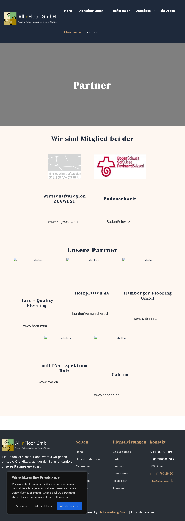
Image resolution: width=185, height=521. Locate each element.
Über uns (70, 32)
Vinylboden (121, 473)
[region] (47, 493)
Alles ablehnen (43, 506)
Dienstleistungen (91, 11)
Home (68, 11)
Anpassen (21, 506)
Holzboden (120, 480)
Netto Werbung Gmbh (113, 512)
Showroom (168, 11)
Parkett (118, 459)
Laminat (118, 466)
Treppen (118, 487)
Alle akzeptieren (69, 506)
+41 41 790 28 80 (161, 473)
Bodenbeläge (122, 451)
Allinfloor (13, 28)
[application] (105, 11)
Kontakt (92, 32)
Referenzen (121, 11)
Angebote (143, 11)
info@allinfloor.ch (161, 481)
